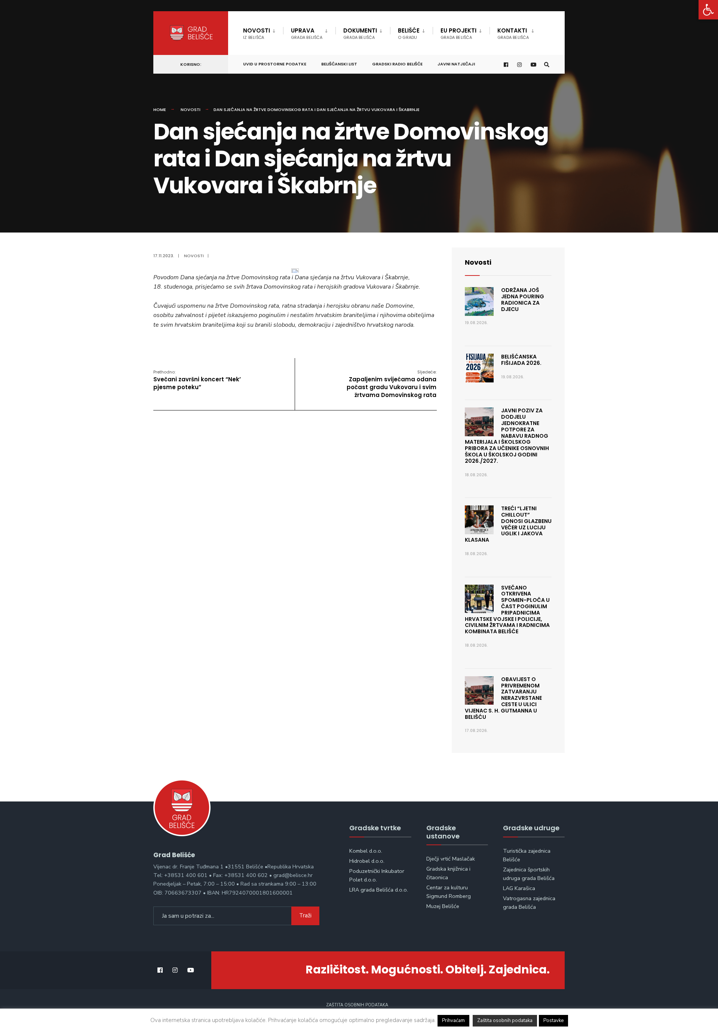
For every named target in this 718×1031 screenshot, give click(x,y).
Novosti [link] (256, 33)
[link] (708, 9)
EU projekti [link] (458, 33)
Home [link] (159, 110)
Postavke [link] (553, 1020)
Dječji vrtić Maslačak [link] (450, 858)
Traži (305, 915)
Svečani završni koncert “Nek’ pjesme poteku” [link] (197, 380)
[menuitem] (263, 32)
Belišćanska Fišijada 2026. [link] (521, 360)
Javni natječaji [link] (456, 64)
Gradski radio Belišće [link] (397, 64)
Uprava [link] (306, 33)
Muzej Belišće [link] (442, 906)
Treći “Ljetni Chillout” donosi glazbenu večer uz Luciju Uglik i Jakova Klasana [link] (508, 524)
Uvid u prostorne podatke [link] (274, 64)
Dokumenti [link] (360, 33)
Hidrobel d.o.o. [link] (366, 861)
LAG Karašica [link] (519, 888)
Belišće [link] (409, 33)
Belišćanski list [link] (339, 64)
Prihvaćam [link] (453, 1020)
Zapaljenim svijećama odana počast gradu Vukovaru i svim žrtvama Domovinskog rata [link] (391, 384)
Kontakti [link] (513, 33)
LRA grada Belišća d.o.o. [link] (378, 889)
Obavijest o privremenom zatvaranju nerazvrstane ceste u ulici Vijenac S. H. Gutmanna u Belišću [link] (503, 698)
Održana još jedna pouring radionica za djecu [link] (522, 299)
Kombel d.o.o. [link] (365, 851)
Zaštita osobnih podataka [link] (357, 1005)
